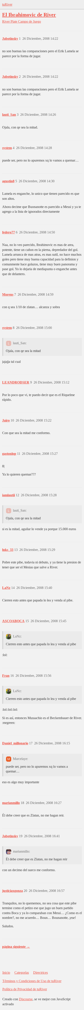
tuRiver (7, 4)
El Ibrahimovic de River (29, 14)
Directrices (40, 972)
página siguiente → (16, 946)
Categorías (21, 972)
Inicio (6, 972)
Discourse (26, 999)
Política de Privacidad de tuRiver (24, 989)
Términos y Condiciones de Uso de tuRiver (31, 981)
